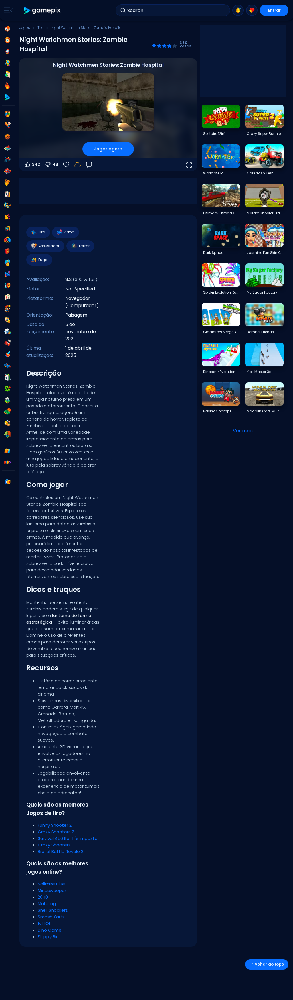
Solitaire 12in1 (214, 133)
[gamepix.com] (42, 10)
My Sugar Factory (262, 292)
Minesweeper (52, 890)
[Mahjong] (7, 297)
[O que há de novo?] (238, 10)
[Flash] (7, 251)
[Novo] (7, 74)
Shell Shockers (53, 910)
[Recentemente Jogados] (7, 40)
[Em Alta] (7, 86)
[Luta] (7, 239)
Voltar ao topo (269, 964)
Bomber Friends (260, 331)
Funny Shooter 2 (55, 825)
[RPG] (7, 354)
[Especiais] (7, 97)
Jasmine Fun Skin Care (265, 252)
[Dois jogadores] (7, 113)
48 (55, 164)
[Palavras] (7, 423)
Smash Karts (51, 917)
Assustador (49, 246)
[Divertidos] (7, 262)
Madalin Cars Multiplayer (265, 411)
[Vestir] (7, 217)
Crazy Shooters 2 (56, 832)
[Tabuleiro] (7, 148)
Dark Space (213, 252)
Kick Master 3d (259, 371)
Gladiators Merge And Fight (221, 331)
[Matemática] (7, 320)
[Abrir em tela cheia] (188, 164)
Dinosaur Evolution (219, 371)
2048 (43, 897)
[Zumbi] (7, 434)
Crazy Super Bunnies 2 (265, 133)
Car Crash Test (260, 173)
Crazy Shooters (54, 845)
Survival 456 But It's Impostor (68, 838)
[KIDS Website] (7, 462)
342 (36, 164)
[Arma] (7, 274)
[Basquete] (7, 136)
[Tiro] (7, 366)
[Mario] (7, 308)
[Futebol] (7, 400)
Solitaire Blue (51, 884)
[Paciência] (7, 377)
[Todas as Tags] (7, 451)
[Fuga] (7, 228)
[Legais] (7, 205)
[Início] (7, 28)
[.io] (7, 285)
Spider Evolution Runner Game (221, 292)
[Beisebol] (7, 125)
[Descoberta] (7, 63)
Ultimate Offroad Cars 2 (221, 213)
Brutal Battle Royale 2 (60, 851)
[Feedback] (89, 164)
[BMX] (7, 159)
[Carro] (7, 171)
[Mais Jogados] (7, 51)
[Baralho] (7, 194)
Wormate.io (213, 173)
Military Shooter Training (265, 213)
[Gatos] (7, 182)
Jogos (24, 27)
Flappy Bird (49, 937)
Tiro (40, 27)
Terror (84, 246)
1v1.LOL (44, 923)
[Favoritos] (252, 10)
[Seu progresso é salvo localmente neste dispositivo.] (77, 164)
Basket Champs (217, 411)
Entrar (274, 10)
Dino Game (50, 930)
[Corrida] (7, 343)
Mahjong (47, 904)
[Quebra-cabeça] (7, 331)
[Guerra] (7, 411)
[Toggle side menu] (7, 10)
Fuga (42, 259)
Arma (69, 232)
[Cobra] (7, 388)
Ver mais (243, 430)
